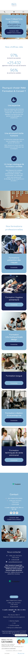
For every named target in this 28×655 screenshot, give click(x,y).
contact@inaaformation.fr (15, 562)
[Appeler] (4, 11)
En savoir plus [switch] (14, 267)
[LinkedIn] (14, 513)
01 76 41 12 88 (15, 504)
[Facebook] (11, 513)
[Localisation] (14, 11)
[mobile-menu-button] (23, 11)
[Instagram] (17, 513)
